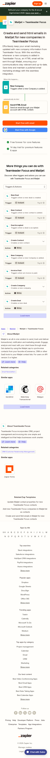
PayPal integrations (25, 562)
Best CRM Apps (25, 687)
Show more (25, 571)
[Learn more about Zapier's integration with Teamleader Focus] (3, 426)
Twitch (25, 614)
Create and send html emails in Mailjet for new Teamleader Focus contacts (25, 517)
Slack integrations (25, 550)
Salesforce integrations (25, 554)
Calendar (25, 651)
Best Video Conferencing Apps (25, 679)
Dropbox (25, 582)
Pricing (8, 720)
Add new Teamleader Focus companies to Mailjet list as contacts (25, 510)
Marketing (25, 663)
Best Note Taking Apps (25, 691)
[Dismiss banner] (46, 11)
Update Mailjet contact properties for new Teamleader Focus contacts (25, 503)
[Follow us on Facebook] (16, 713)
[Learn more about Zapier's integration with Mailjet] (3, 334)
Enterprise (12, 724)
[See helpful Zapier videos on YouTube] (29, 713)
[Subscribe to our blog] (34, 713)
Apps (3, 329)
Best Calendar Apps (25, 695)
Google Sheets (25, 586)
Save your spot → (33, 13)
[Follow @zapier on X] (25, 713)
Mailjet (13, 329)
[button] (25, 130)
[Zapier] (9, 3)
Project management (25, 647)
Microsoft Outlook (25, 627)
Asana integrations (25, 567)
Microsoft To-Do (25, 623)
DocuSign (25, 590)
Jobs (43, 720)
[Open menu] (45, 3)
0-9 (4, 532)
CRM (25, 659)
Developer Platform (25, 720)
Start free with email (25, 123)
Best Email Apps (25, 683)
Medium (25, 631)
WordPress (25, 595)
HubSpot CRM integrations (25, 558)
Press (37, 720)
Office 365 (25, 599)
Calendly (25, 619)
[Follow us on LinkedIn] (20, 713)
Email (25, 655)
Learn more (10, 362)
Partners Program (25, 728)
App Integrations (35, 724)
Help (24, 362)
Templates (22, 724)
